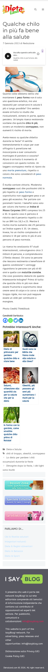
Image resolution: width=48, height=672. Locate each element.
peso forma (25, 192)
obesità (27, 453)
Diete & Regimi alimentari (18, 546)
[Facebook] (5, 320)
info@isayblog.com (33, 621)
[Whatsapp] (10, 320)
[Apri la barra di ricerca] (35, 9)
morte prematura (16, 170)
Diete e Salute (13, 449)
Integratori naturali (15, 541)
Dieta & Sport (12, 556)
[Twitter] (15, 320)
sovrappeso (38, 453)
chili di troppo (14, 453)
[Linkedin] (21, 320)
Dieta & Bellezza (14, 551)
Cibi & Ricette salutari (16, 536)
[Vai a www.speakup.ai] (42, 50)
